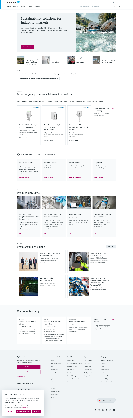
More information (21, 376)
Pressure (53, 376)
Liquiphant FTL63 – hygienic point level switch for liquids (78, 127)
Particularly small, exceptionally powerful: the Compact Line (29, 216)
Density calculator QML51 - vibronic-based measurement (53, 127)
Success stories (105, 376)
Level (52, 366)
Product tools (94, 2)
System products (55, 379)
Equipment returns (89, 376)
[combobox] (120, 2)
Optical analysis (55, 382)
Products (53, 360)
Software (53, 388)
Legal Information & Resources (46, 411)
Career (102, 366)
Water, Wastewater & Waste (74, 363)
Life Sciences (70, 369)
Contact (109, 2)
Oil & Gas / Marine (72, 366)
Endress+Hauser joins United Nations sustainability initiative (98, 255)
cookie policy (25, 407)
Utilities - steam (71, 382)
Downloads (101, 2)
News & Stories (105, 369)
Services (53, 397)
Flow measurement (56, 363)
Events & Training (105, 372)
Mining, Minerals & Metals (74, 379)
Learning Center (88, 369)
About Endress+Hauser (107, 360)
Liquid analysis (54, 369)
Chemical (69, 372)
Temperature (54, 372)
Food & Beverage (71, 360)
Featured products (55, 391)
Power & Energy (71, 376)
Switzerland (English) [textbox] (119, 2)
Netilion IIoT (54, 385)
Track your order (88, 372)
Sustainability (104, 379)
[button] (31, 74)
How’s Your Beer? (75, 214)
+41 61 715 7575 (25, 389)
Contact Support (88, 360)
